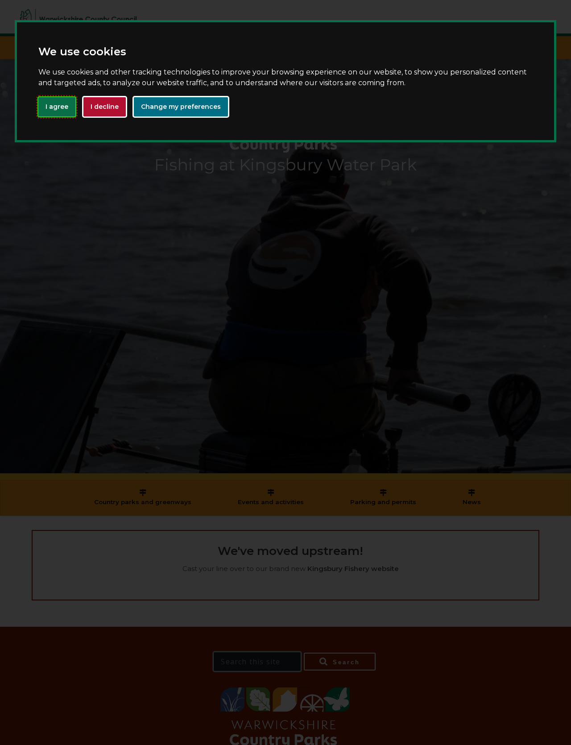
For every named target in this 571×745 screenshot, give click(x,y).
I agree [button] (57, 107)
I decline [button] (105, 107)
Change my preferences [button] (181, 107)
